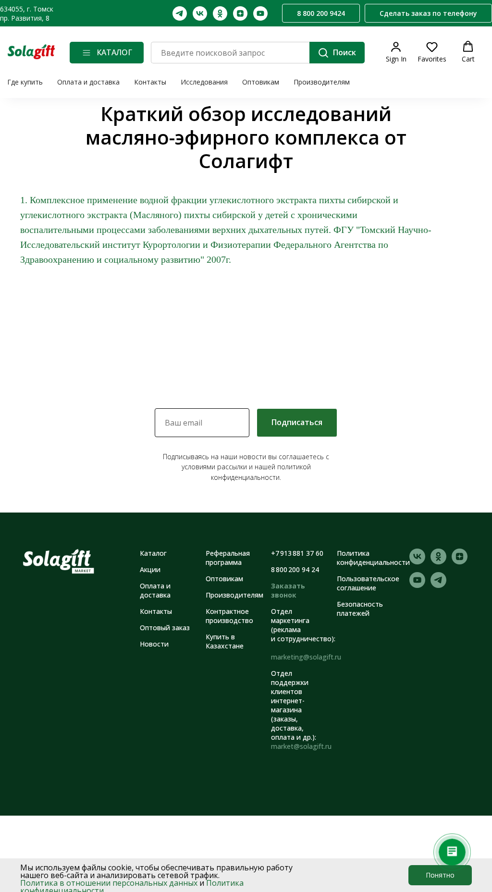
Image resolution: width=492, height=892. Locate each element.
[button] (428, 13)
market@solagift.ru (301, 746)
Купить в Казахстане (225, 641)
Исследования (204, 81)
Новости (154, 643)
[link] (396, 52)
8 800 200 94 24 (295, 569)
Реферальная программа (228, 558)
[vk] (200, 13)
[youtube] (260, 13)
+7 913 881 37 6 (295, 553)
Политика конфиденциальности (373, 558)
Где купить (25, 81)
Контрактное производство (229, 616)
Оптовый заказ (165, 627)
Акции (150, 569)
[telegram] (179, 13)
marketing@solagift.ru (306, 656)
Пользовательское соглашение (368, 583)
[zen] (240, 13)
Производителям (322, 81)
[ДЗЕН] (459, 562)
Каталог (153, 553)
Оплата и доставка (88, 81)
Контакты (150, 81)
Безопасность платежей (360, 608)
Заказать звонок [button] (288, 590)
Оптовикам (260, 81)
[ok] (220, 13)
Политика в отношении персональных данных (108, 883)
